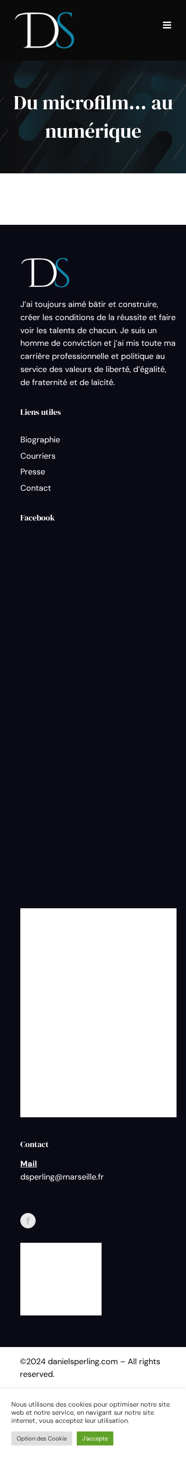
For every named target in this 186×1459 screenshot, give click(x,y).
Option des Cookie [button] (42, 1438)
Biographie (40, 439)
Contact (35, 488)
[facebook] (28, 1220)
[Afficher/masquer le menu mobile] (167, 25)
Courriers (38, 456)
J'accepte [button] (95, 1438)
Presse (32, 471)
